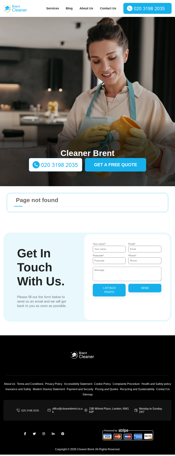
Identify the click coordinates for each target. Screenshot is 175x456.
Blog (69, 8)
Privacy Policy (53, 383)
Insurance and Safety (18, 389)
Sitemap (88, 394)
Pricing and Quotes (106, 389)
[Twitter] (34, 433)
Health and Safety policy (156, 383)
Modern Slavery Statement (49, 389)
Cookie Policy (102, 383)
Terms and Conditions (30, 383)
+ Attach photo (109, 290)
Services (52, 8)
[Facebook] (25, 433)
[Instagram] (43, 433)
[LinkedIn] (53, 433)
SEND (145, 288)
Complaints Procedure (126, 383)
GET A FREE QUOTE (115, 164)
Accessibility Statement (78, 383)
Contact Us (108, 8)
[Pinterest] (62, 433)
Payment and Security (80, 389)
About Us (86, 8)
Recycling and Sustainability (137, 389)
